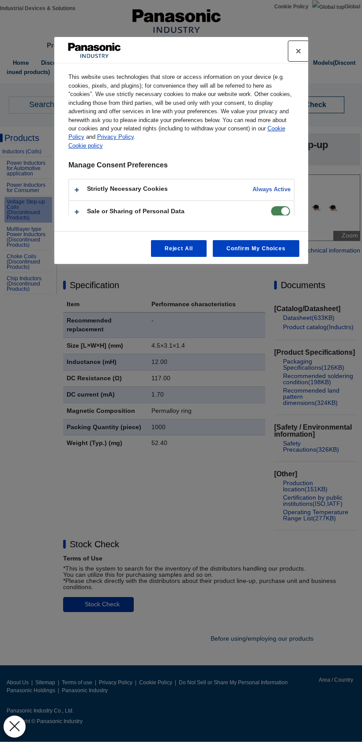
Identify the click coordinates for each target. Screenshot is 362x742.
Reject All (179, 248)
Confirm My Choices (255, 248)
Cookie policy (85, 145)
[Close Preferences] (15, 727)
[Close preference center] (298, 51)
